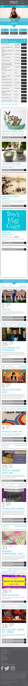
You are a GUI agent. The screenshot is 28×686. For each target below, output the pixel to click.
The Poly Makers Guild (13, 131)
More (23, 44)
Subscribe (16, 236)
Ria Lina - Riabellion (8, 20)
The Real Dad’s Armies (13, 508)
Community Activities (16, 36)
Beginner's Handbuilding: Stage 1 (13, 552)
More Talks (23, 485)
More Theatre (22, 408)
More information (7, 317)
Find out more (6, 137)
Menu (2, 2)
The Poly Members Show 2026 (11, 471)
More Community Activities (17, 570)
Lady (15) (6, 309)
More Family (23, 606)
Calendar (7, 6)
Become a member (7, 242)
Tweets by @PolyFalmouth (7, 247)
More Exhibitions (21, 445)
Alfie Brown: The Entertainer (11, 349)
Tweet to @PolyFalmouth (9, 249)
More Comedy (22, 324)
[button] (1, 15)
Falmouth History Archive (10, 197)
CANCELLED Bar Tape (12, 431)
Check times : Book (7, 320)
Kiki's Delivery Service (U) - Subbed (13, 630)
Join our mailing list (7, 233)
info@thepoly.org (5, 653)
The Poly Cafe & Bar (11, 164)
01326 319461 (21, 6)
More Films (23, 286)
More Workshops (21, 526)
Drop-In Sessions (10, 595)
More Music (23, 366)
